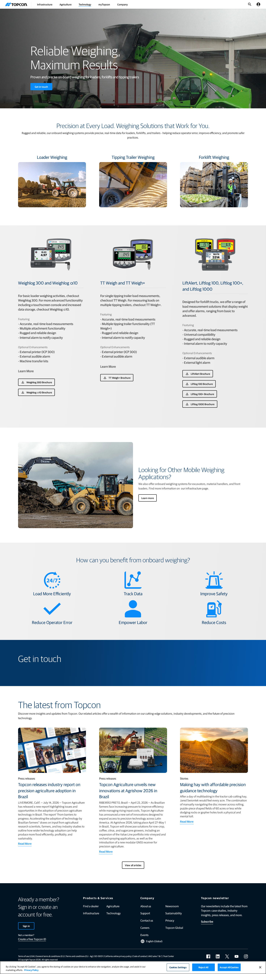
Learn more (147, 498)
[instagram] (246, 956)
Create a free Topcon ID (32, 939)
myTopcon (104, 4)
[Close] (260, 967)
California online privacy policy (118, 956)
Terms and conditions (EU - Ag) (79, 956)
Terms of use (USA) (26, 956)
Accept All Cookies (229, 967)
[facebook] (208, 956)
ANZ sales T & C (155, 956)
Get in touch (41, 86)
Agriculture (65, 4)
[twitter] (227, 956)
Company (122, 4)
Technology (85, 4)
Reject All (203, 967)
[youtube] (236, 956)
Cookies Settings (178, 967)
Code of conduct (140, 956)
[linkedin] (218, 956)
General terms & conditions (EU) (50, 956)
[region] (133, 967)
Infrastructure (44, 4)
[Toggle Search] (250, 4)
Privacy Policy (31, 970)
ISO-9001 (98, 956)
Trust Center (168, 956)
